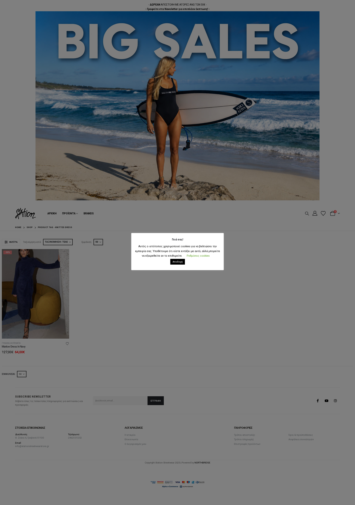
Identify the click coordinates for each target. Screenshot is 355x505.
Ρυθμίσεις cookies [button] (198, 255)
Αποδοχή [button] (178, 261)
